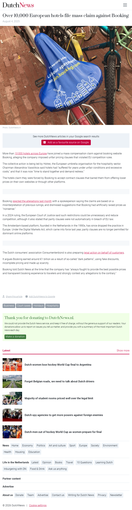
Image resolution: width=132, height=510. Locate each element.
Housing (20, 451)
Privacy (102, 495)
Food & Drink (37, 468)
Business (9, 305)
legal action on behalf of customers (104, 252)
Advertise (43, 495)
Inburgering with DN (15, 468)
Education (34, 451)
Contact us (58, 495)
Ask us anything (57, 468)
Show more (123, 350)
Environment (110, 445)
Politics (41, 445)
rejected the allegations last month (32, 201)
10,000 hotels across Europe (31, 153)
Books (58, 462)
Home (15, 445)
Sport (72, 445)
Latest (6, 350)
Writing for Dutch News (81, 495)
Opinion (46, 462)
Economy (27, 445)
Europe (83, 445)
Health (7, 451)
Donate (19, 495)
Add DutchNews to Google (42, 296)
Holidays (38, 305)
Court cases (23, 305)
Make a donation (15, 336)
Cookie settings (38, 505)
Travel (69, 462)
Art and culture (57, 445)
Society (95, 445)
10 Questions (84, 462)
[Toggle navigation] (125, 5)
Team (30, 495)
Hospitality (53, 305)
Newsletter (116, 495)
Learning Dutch (104, 462)
